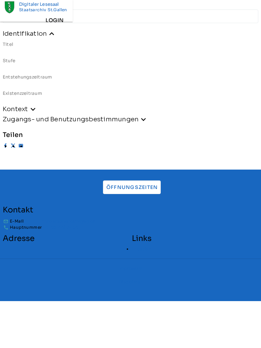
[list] (130, 71)
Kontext (15, 109)
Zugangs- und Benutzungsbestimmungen (71, 119)
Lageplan (142, 248)
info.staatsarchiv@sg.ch (68, 221)
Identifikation (25, 33)
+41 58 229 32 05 (60, 227)
